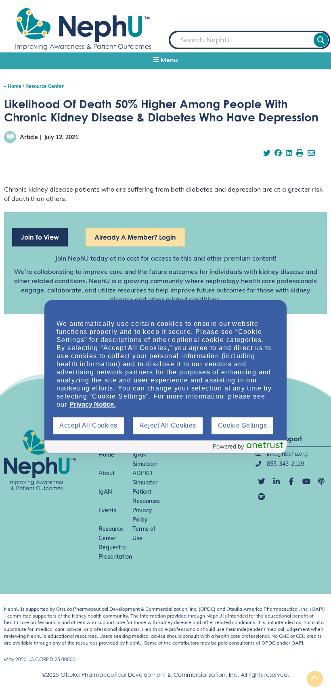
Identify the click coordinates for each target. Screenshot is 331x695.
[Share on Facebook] (278, 154)
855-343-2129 (284, 464)
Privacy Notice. (92, 404)
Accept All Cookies (88, 425)
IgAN (105, 492)
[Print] (300, 154)
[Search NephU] (321, 40)
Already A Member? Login (135, 237)
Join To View (40, 237)
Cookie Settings (242, 425)
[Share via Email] (311, 154)
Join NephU (72, 259)
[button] (165, 60)
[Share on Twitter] (266, 154)
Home (106, 455)
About (106, 474)
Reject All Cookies (167, 425)
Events (107, 511)
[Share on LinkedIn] (289, 154)
